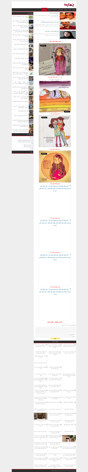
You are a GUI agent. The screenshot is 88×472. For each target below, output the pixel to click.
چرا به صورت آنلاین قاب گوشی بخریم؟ (40, 363)
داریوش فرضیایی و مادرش (54, 13)
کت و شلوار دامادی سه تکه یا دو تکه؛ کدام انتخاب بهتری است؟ (55, 432)
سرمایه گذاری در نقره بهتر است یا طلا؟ (40, 431)
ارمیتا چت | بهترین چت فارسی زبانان (55, 409)
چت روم (31, 138)
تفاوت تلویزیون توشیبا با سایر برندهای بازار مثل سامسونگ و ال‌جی (54, 385)
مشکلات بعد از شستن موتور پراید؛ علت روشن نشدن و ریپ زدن (55, 421)
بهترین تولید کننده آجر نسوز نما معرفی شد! (69, 443)
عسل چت (31, 149)
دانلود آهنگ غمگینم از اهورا (69, 409)
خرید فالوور (31, 137)
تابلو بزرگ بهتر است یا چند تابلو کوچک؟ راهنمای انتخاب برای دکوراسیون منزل (40, 443)
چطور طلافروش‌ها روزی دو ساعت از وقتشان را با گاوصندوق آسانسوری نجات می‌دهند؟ (40, 386)
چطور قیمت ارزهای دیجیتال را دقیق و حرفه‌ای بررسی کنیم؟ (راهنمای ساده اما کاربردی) (69, 375)
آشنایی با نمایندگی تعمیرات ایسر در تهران (41, 374)
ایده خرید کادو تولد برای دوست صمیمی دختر (40, 421)
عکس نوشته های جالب (55, 41)
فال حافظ (55, 9)
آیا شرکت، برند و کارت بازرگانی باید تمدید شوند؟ (69, 397)
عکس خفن (44, 9)
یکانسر (32, 143)
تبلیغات (65, 9)
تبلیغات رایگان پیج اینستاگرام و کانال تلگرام (25, 140)
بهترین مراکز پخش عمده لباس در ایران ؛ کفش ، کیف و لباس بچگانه (69, 352)
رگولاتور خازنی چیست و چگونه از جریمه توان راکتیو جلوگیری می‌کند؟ (40, 454)
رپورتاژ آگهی (60, 9)
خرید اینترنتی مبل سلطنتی (28, 146)
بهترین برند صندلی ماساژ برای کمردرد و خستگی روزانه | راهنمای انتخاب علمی (69, 454)
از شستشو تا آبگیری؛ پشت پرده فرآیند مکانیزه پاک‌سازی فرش (40, 409)
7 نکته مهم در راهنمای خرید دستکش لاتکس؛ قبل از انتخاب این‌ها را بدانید (41, 465)
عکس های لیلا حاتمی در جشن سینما (52, 31)
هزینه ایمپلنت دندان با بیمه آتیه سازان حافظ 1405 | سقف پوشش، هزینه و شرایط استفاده (40, 398)
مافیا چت (31, 148)
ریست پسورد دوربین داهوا (28, 145)
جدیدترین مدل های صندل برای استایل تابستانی (55, 454)
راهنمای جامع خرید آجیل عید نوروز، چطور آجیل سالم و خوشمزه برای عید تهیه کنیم (55, 353)
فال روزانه (49, 9)
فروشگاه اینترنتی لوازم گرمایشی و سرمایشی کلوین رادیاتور (69, 421)
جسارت (73, 9)
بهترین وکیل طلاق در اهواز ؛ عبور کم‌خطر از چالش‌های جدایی (55, 397)
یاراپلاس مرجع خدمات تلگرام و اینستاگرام (25, 141)
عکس (69, 9)
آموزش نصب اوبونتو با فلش (69, 431)
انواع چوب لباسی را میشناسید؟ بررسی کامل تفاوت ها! (55, 374)
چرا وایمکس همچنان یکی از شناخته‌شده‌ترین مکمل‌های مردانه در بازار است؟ (55, 466)
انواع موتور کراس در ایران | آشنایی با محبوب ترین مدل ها (69, 465)
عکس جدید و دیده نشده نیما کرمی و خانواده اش (50, 22)
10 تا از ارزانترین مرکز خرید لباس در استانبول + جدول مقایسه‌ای (41, 352)
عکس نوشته (58, 322)
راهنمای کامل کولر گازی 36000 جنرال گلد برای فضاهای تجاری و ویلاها (55, 443)
